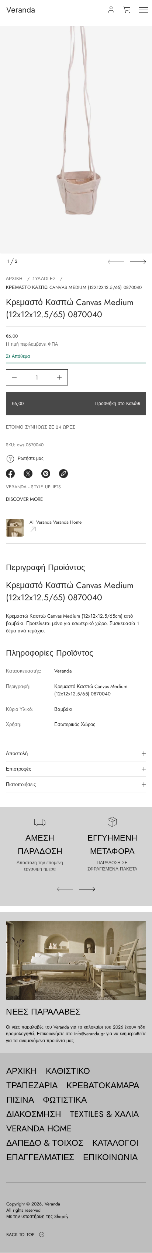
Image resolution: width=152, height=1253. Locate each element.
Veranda (20, 10)
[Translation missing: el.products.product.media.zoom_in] (76, 140)
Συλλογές (44, 278)
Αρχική (14, 278)
